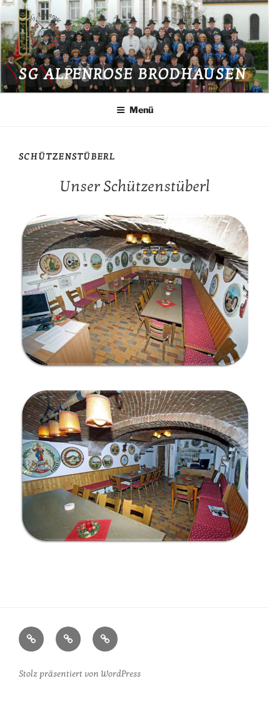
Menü (141, 109)
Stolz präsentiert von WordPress (80, 673)
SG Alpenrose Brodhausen (132, 74)
